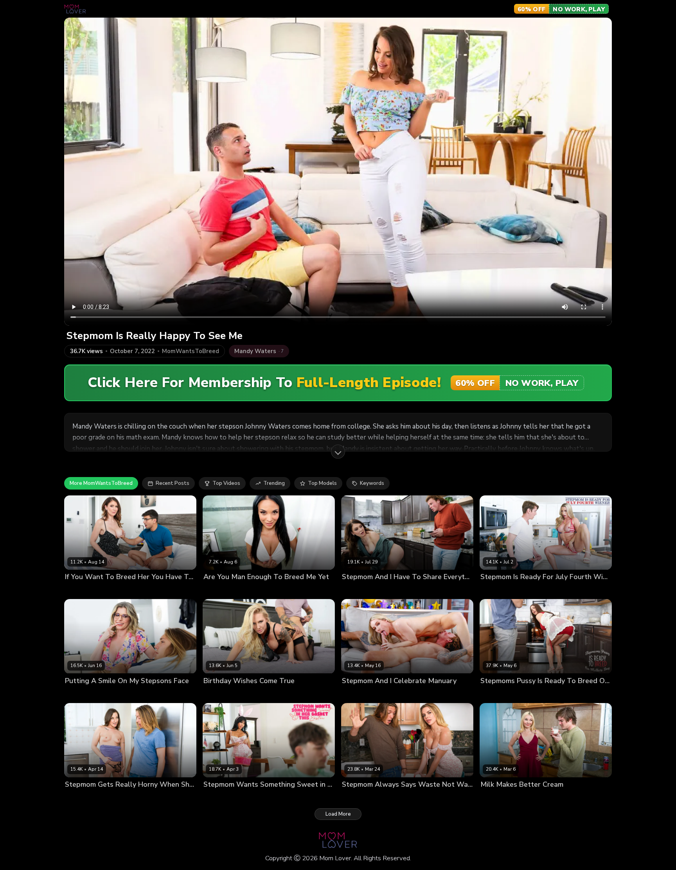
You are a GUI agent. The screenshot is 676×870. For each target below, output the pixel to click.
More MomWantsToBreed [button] (101, 483)
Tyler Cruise (530, 797)
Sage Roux (527, 590)
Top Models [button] (322, 483)
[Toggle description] (338, 452)
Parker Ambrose (257, 797)
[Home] (75, 9)
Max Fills (99, 590)
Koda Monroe (496, 694)
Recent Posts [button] (172, 483)
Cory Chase (79, 694)
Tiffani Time (495, 590)
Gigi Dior (75, 590)
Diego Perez (531, 694)
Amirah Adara (82, 797)
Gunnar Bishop (384, 590)
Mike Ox (246, 590)
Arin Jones (254, 694)
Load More (338, 814)
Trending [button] (274, 483)
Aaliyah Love (496, 797)
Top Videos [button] (226, 483)
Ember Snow (219, 797)
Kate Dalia (355, 797)
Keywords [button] (372, 483)
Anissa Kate (218, 590)
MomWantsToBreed (190, 351)
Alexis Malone (221, 694)
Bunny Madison (361, 694)
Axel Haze (109, 694)
